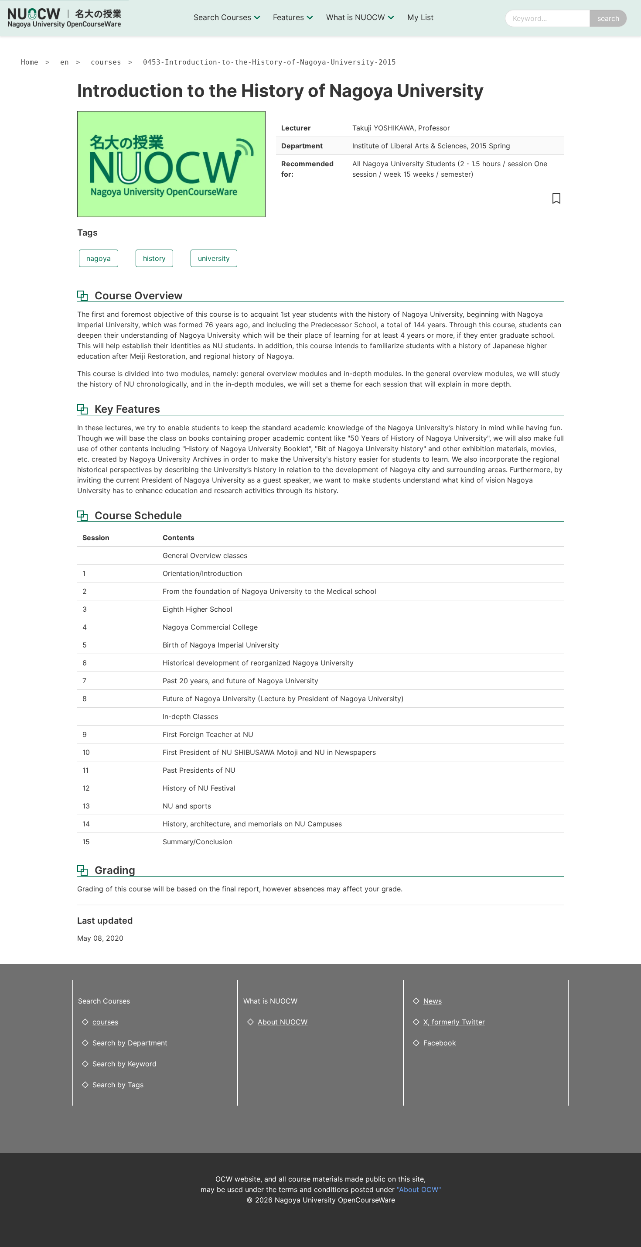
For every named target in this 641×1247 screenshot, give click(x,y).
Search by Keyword (124, 1063)
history (154, 258)
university (214, 258)
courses (106, 62)
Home (29, 62)
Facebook (439, 1042)
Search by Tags (117, 1084)
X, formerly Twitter (454, 1021)
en (64, 62)
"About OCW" (419, 1189)
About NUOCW (282, 1021)
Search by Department (129, 1042)
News (432, 1001)
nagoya (98, 258)
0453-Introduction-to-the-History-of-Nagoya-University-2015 (269, 62)
